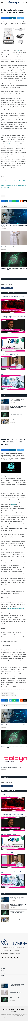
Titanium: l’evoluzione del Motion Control (9, 354)
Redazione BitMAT (6, 14)
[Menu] (2, 2)
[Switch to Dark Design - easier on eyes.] (24, 2)
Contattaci (5, 1009)
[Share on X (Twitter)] (20, 18)
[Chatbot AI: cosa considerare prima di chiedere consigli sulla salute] (14, 216)
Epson (17, 50)
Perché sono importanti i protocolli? (8, 336)
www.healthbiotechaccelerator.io (15, 608)
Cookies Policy (12, 1009)
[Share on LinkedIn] (12, 18)
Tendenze (3, 968)
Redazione (14, 1011)
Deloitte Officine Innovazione (7, 693)
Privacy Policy (21, 1009)
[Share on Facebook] (5, 18)
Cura (2, 966)
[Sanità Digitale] (14, 2)
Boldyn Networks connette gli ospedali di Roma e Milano (13, 767)
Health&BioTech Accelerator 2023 (9, 695)
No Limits (3, 973)
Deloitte (13, 504)
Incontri (2, 975)
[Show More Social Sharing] (25, 18)
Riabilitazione (3, 970)
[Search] (26, 2)
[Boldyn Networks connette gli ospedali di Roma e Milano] (14, 759)
